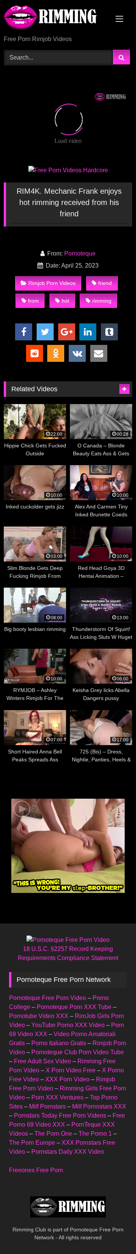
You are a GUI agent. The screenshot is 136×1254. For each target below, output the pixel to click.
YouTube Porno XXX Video (68, 1025)
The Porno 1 (95, 1133)
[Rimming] (56, 18)
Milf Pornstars (47, 1106)
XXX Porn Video (67, 1079)
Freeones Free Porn (36, 1170)
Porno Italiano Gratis (58, 1043)
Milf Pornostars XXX (99, 1106)
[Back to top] (112, 1231)
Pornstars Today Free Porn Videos (60, 1115)
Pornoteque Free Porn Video (47, 998)
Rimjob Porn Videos (52, 283)
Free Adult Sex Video (42, 1061)
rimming (101, 301)
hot (65, 301)
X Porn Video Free (71, 1070)
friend (105, 283)
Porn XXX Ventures (57, 1097)
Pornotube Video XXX (38, 1016)
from (33, 301)
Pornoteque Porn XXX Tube (74, 1007)
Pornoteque (80, 253)
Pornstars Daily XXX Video (67, 1151)
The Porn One (53, 1133)
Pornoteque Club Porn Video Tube (77, 1052)
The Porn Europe (32, 1142)
